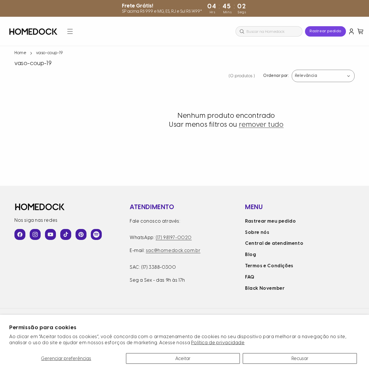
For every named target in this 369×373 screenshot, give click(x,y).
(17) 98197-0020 (174, 237)
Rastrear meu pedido (270, 221)
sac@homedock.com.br (173, 250)
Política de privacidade (218, 342)
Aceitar (183, 358)
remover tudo (261, 124)
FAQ (250, 277)
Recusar (299, 358)
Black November (265, 288)
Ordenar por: (276, 76)
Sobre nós (257, 232)
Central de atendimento (274, 243)
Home (20, 52)
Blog (250, 254)
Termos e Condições (269, 265)
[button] (70, 31)
